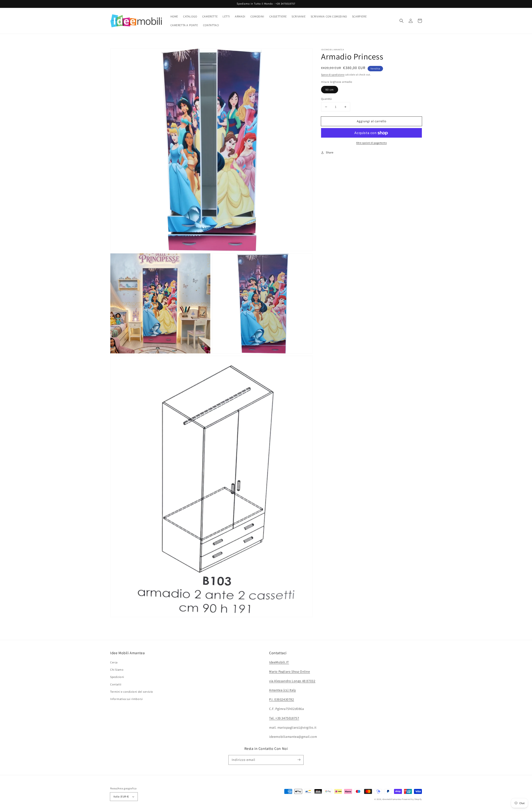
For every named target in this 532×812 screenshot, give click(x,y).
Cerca (114, 662)
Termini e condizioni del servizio (131, 692)
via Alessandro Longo (292, 681)
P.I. (281, 699)
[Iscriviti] (298, 759)
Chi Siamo (116, 669)
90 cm (329, 89)
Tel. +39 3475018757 (284, 718)
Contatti (115, 684)
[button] (401, 20)
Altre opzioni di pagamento (371, 142)
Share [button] (330, 152)
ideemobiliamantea (391, 799)
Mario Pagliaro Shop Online (289, 671)
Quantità (326, 99)
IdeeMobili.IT (279, 662)
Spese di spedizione (332, 74)
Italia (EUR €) (121, 796)
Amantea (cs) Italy (282, 690)
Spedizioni (117, 677)
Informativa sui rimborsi (126, 699)
